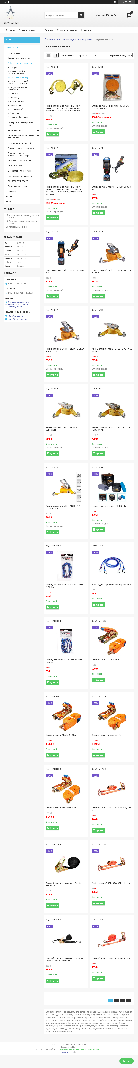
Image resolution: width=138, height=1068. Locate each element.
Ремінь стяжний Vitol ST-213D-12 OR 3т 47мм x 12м (65, 349)
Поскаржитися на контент (68, 1049)
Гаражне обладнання (19, 117)
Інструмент (14, 67)
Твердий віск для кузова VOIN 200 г (109, 506)
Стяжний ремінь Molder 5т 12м (106, 735)
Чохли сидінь (14, 53)
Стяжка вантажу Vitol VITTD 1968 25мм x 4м (111, 187)
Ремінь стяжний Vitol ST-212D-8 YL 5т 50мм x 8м (64, 428)
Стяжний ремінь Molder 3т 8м (106, 659)
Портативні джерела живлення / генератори (19, 154)
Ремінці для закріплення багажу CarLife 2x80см (65, 660)
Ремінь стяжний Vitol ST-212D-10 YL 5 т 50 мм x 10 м (111, 428)
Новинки (12, 191)
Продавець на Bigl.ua (69, 1047)
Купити (54, 134)
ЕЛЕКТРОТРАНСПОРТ (18, 181)
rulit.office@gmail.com (17, 319)
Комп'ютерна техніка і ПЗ (19, 143)
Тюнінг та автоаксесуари (19, 58)
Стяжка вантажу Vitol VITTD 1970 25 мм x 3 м (66, 271)
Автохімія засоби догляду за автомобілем (21, 136)
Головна (10, 29)
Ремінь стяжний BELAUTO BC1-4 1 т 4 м (111, 883)
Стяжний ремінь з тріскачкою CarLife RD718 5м (63, 884)
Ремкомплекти (16, 113)
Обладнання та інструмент (79, 39)
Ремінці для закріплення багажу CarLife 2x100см (65, 585)
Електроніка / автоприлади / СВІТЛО (21, 123)
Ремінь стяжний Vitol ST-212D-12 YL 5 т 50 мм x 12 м (65, 507)
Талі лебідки (15, 97)
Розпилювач (15, 105)
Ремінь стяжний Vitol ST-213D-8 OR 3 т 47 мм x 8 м (112, 271)
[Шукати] (81, 15)
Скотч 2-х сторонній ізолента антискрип (18, 82)
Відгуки (8, 201)
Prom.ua (82, 1044)
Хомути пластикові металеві (18, 88)
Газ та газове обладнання (20, 176)
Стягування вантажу (18, 77)
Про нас (49, 29)
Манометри (14, 93)
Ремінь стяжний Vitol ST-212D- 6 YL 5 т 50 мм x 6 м (112, 349)
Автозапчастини (15, 130)
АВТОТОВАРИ (12, 47)
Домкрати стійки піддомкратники (17, 72)
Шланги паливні (16, 101)
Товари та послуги (29, 29)
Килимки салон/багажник (19, 160)
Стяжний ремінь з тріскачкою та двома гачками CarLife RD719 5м (64, 959)
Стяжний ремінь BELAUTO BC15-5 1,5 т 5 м (111, 808)
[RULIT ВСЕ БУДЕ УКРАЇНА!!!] (10, 12)
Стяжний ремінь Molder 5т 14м (61, 807)
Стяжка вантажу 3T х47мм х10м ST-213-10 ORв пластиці (111, 107)
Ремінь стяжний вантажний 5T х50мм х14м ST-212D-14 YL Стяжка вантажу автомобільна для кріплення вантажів (64, 108)
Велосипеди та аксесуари (20, 171)
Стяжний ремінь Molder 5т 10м (61, 735)
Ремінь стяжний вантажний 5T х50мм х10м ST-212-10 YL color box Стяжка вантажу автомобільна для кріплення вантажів (64, 190)
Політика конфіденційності (91, 1049)
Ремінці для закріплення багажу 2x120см (111, 584)
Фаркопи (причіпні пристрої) (21, 148)
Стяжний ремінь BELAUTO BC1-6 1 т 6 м (111, 958)
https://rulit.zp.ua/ (15, 316)
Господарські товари (17, 186)
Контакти (86, 29)
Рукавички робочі (17, 109)
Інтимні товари (15, 165)
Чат (128, 1061)
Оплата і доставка (67, 29)
